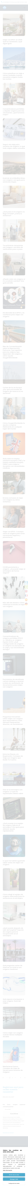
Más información (7, 1170)
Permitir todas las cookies (14, 1174)
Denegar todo (14, 1179)
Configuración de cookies (14, 1183)
